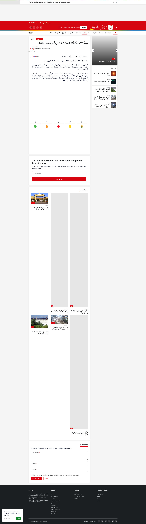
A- (79, 56)
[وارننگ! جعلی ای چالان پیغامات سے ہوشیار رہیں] (104, 81)
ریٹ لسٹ (101, 33)
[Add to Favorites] (69, 56)
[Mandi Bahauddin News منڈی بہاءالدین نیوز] (101, 27)
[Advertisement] (45, 10)
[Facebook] (99, 521)
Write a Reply (84, 444)
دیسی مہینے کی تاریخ (79, 496)
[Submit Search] (41, 27)
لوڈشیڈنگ (94, 33)
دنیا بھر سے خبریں (55, 500)
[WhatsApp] (102, 521)
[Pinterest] (116, 521)
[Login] (34, 27)
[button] (37, 27)
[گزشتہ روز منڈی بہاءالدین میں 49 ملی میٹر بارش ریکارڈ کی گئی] (79, 253)
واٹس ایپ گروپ (55, 507)
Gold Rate (53, 511)
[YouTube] (113, 521)
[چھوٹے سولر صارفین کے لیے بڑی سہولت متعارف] (104, 50)
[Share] (116, 2)
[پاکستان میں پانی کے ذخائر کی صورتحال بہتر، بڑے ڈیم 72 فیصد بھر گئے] (39, 375)
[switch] (31, 32)
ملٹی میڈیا (64, 33)
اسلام (58, 32)
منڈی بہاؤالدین (108, 32)
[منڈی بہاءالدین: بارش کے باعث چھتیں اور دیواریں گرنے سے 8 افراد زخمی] (104, 105)
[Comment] (72, 56)
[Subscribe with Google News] (35, 56)
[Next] (116, 50)
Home (53, 494)
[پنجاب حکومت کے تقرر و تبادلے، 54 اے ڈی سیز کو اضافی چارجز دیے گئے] (39, 253)
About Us (86, 521)
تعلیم (98, 498)
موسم (55, 32)
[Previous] (93, 50)
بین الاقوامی (78, 32)
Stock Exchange (55, 509)
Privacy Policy (7, 518)
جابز (89, 32)
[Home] (115, 32)
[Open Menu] (116, 27)
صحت (51, 32)
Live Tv (53, 514)
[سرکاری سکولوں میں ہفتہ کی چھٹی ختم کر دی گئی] (59, 253)
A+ (76, 56)
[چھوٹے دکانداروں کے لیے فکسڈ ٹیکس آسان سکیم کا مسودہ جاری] (79, 375)
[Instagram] (109, 521)
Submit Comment (36, 478)
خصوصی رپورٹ (71, 33)
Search (84, 27)
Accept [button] (18, 518)
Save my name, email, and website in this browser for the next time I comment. (56, 475)
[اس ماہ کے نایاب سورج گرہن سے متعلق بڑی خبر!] (104, 74)
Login (46, 478)
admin (40, 47)
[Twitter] (106, 521)
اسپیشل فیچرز (100, 494)
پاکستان (85, 33)
